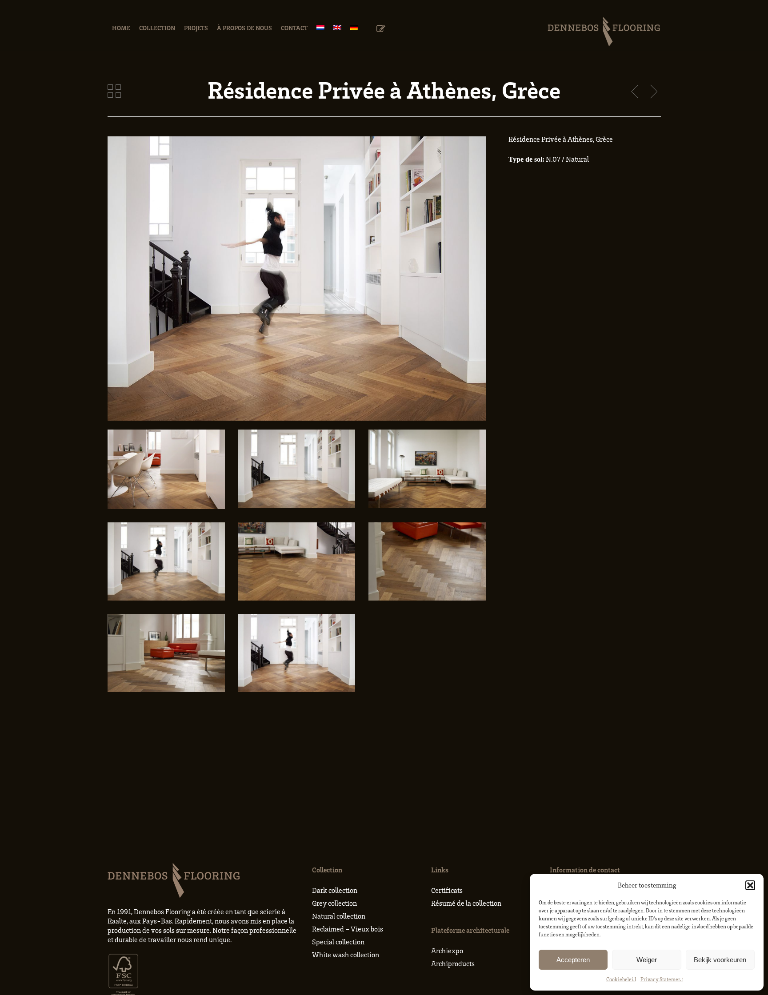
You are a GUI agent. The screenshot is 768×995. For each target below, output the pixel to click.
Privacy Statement (661, 979)
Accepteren (573, 959)
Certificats (447, 890)
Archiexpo (447, 950)
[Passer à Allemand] (354, 27)
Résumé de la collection (466, 903)
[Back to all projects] (114, 91)
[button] (750, 885)
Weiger (646, 959)
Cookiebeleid (621, 979)
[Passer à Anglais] (337, 27)
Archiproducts (453, 963)
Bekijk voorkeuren (720, 959)
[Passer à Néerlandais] (320, 27)
